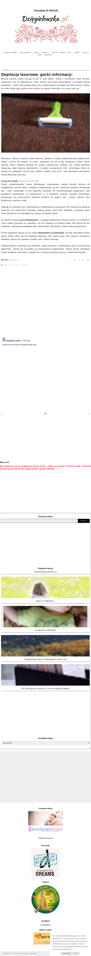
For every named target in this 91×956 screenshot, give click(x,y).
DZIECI (36, 52)
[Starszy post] (89, 414)
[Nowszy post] (2, 414)
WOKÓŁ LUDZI (66, 52)
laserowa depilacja (27, 181)
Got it (76, 953)
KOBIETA (45, 52)
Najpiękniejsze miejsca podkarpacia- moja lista (45, 659)
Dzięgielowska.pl (22, 953)
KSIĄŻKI (55, 52)
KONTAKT (48, 55)
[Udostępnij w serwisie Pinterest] (88, 260)
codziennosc (8, 265)
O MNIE (77, 52)
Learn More (66, 953)
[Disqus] (45, 302)
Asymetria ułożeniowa (45, 630)
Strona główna (10, 52)
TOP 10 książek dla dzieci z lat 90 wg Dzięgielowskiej (45, 688)
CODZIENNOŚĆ (25, 52)
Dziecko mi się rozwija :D (45, 572)
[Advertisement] (45, 439)
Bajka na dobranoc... (45, 601)
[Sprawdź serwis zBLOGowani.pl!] (45, 838)
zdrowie (24, 265)
